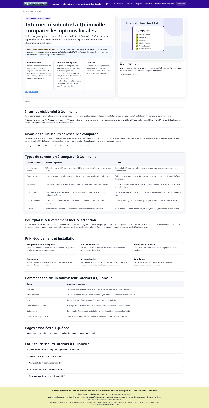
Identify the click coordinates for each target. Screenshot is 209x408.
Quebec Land (31, 333)
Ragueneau (84, 333)
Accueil (25, 12)
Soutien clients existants (164, 4)
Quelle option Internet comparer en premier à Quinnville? (54, 349)
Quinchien (54, 333)
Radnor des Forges (69, 333)
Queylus (43, 333)
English (139, 4)
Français (130, 4)
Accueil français (80, 390)
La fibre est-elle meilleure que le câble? (45, 356)
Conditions (152, 390)
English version (31, 92)
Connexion (181, 4)
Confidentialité (139, 390)
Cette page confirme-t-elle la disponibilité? (47, 376)
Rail (93, 333)
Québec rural (119, 4)
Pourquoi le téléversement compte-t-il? (45, 363)
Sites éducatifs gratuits (121, 390)
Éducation (148, 4)
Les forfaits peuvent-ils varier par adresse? (47, 369)
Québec (108, 4)
